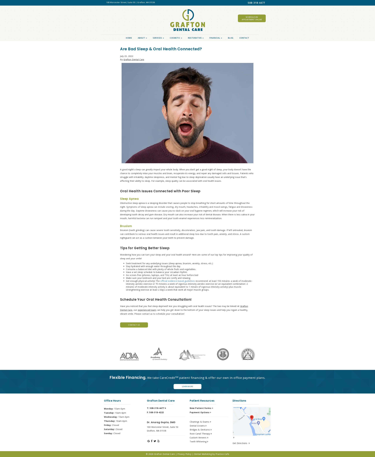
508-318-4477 (256, 2)
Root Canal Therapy (200, 433)
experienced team (147, 310)
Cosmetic (175, 38)
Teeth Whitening (198, 441)
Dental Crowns (197, 425)
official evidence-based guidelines (177, 281)
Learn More (187, 386)
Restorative (195, 38)
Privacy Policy (184, 454)
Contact (244, 38)
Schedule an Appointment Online (252, 18)
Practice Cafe (222, 454)
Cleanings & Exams (199, 421)
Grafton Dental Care (133, 59)
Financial (215, 38)
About (141, 38)
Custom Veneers (198, 437)
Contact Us (134, 325)
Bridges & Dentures (200, 429)
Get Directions (240, 443)
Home (129, 38)
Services (157, 38)
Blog (230, 38)
